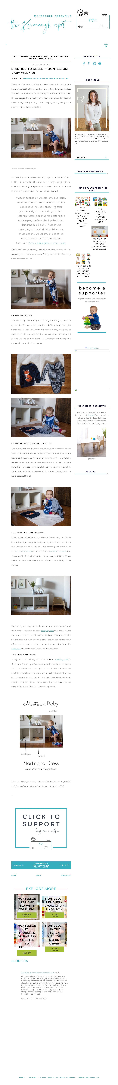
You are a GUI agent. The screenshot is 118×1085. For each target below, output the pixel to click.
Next (13, 875)
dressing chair (61, 659)
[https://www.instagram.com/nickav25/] (94, 63)
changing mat (47, 631)
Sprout (91, 415)
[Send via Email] (68, 865)
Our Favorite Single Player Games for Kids (100, 215)
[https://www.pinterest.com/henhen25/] (89, 63)
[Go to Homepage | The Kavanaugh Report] (59, 36)
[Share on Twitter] (65, 865)
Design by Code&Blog (89, 1078)
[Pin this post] (60, 865)
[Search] (105, 157)
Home (38, 875)
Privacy (32, 1078)
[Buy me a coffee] (41, 829)
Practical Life (61, 78)
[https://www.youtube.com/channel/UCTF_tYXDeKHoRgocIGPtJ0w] (100, 63)
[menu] (6, 44)
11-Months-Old (29, 78)
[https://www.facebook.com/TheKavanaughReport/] (84, 63)
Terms (22, 1078)
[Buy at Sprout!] (91, 456)
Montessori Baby (45, 78)
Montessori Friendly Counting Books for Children (83, 271)
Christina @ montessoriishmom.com (38, 973)
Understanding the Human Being (47, 243)
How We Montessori (57, 551)
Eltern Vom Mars (24, 551)
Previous (66, 875)
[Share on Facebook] (62, 865)
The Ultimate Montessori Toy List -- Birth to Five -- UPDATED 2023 (82, 217)
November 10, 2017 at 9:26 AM (34, 999)
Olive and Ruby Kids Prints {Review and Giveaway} (100, 244)
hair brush (16, 649)
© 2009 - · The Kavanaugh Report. (58, 1078)
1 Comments (18, 865)
